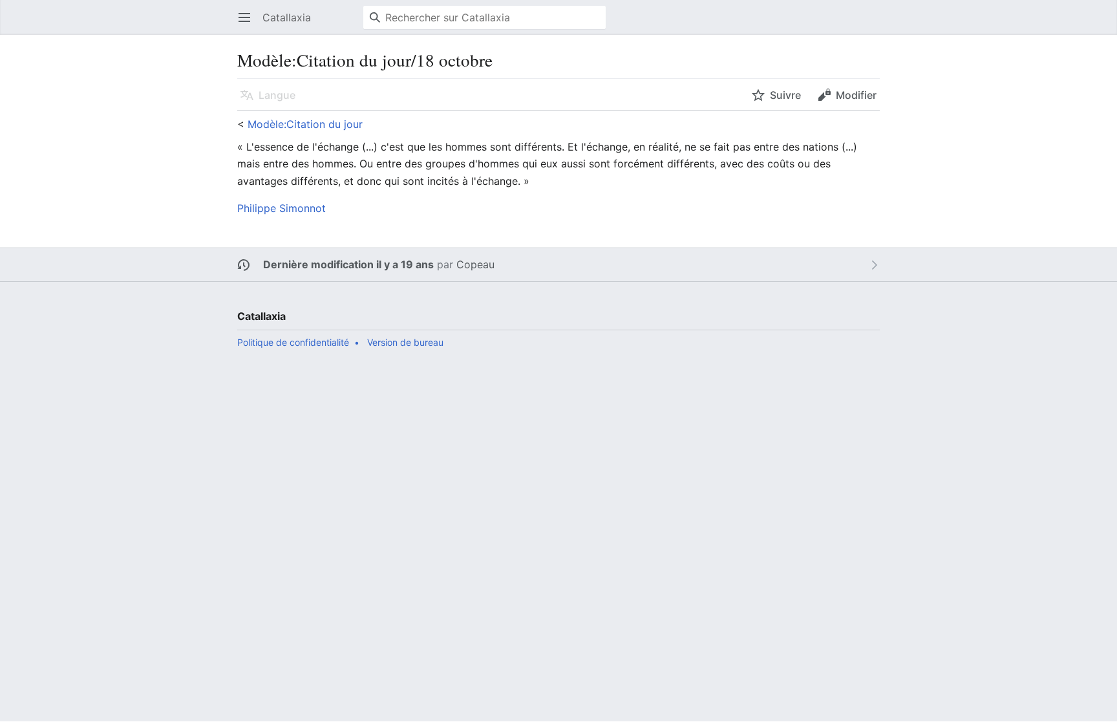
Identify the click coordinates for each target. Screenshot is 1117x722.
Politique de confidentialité (293, 342)
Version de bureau (405, 342)
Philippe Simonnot (281, 208)
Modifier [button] (856, 95)
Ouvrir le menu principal (248, 23)
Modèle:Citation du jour (305, 124)
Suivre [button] (785, 95)
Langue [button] (277, 95)
